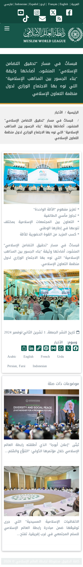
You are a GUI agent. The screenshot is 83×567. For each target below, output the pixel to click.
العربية (75, 4)
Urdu (60, 357)
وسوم (72, 342)
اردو (42, 4)
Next (8, 299)
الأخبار (58, 342)
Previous (74, 299)
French (45, 357)
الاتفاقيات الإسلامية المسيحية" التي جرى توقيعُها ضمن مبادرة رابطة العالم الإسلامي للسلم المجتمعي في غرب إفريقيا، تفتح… (41, 527)
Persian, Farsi (16, 366)
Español (33, 4)
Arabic (11, 357)
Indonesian (21, 4)
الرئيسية (73, 112)
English (28, 357)
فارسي (8, 4)
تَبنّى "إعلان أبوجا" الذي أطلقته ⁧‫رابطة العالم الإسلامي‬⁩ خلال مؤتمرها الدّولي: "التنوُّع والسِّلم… (41, 448)
